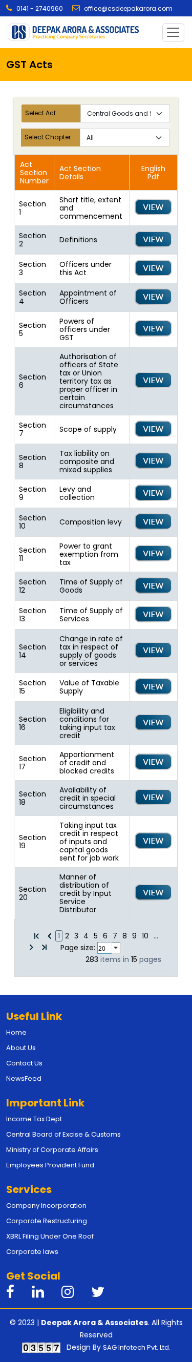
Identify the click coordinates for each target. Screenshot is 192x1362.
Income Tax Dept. (34, 1119)
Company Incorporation (46, 1205)
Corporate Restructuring (46, 1221)
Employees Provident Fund (50, 1165)
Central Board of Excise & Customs (63, 1134)
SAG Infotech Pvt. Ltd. (136, 1347)
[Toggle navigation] (173, 32)
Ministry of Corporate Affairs (52, 1150)
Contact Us (24, 1063)
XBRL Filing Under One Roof (50, 1236)
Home (16, 1032)
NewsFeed (23, 1078)
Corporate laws (32, 1251)
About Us (21, 1048)
